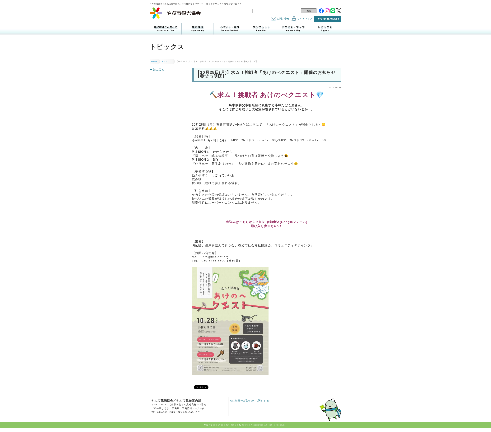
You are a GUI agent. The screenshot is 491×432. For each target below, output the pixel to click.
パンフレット (261, 29)
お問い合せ (283, 18)
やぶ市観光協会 (175, 13)
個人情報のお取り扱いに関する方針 (250, 400)
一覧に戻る (157, 69)
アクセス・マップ (293, 29)
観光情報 (197, 29)
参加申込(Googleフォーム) (287, 222)
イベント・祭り (229, 29)
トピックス (325, 29)
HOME (154, 61)
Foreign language (328, 18)
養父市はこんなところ (165, 29)
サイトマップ (304, 18)
